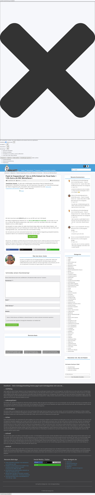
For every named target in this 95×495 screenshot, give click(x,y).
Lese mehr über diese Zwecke (10, 155)
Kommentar (8, 280)
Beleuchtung (71, 268)
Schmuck (70, 334)
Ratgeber (38, 170)
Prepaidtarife (71, 329)
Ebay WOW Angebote (73, 283)
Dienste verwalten (7, 152)
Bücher (69, 271)
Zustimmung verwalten (6, 494)
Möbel (69, 319)
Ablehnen (9, 157)
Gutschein (70, 294)
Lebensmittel (71, 311)
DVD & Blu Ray (71, 282)
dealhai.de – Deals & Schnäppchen (74, 468)
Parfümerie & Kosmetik (73, 323)
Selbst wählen (16, 157)
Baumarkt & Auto (72, 265)
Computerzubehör (72, 276)
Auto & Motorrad (72, 262)
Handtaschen (71, 296)
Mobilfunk (70, 313)
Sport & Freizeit (71, 340)
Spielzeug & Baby (72, 339)
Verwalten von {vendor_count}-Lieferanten (13, 153)
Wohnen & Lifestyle (72, 349)
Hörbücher (70, 300)
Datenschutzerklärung (8, 161)
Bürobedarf (70, 273)
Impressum (5, 162)
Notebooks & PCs (72, 322)
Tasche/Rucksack (72, 343)
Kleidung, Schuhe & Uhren (74, 303)
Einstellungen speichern (26, 157)
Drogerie (70, 279)
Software (70, 337)
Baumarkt (70, 263)
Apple (69, 259)
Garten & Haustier (72, 293)
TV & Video (70, 346)
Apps (69, 260)
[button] (47, 71)
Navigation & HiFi (72, 320)
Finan (69, 290)
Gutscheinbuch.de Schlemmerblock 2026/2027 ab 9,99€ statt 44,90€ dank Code (50, 353)
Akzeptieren (3, 157)
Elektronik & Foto (72, 286)
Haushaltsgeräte (72, 299)
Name (7, 300)
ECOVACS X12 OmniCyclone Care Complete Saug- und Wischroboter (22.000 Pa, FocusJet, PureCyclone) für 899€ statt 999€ (17, 467)
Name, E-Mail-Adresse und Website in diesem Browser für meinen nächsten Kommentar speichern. (30, 317)
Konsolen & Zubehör (73, 306)
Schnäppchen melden (49, 170)
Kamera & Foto (71, 302)
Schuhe (69, 336)
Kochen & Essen (72, 305)
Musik (69, 316)
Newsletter (69, 466)
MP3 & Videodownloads (73, 314)
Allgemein (12, 173)
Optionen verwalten (7, 150)
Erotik (69, 288)
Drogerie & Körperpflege (74, 280)
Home (23, 170)
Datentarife (70, 277)
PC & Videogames (72, 325)
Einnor (72, 237)
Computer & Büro (72, 274)
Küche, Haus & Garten (73, 309)
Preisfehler (70, 328)
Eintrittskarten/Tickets (73, 285)
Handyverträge (71, 297)
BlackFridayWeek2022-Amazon (75, 269)
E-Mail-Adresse (9, 305)
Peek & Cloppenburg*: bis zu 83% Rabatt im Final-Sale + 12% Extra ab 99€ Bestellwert (31, 177)
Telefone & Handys (72, 345)
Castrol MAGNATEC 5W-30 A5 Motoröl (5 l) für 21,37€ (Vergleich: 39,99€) (80, 228)
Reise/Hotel (71, 333)
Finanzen (70, 291)
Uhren (69, 348)
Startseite (6, 173)
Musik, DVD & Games (73, 317)
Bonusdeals (30, 170)
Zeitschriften (71, 351)
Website (7, 311)
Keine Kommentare (55, 180)
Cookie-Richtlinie (7, 159)
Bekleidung (70, 266)
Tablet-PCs (70, 342)
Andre (19, 180)
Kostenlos (70, 308)
